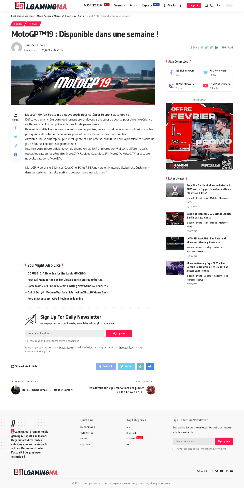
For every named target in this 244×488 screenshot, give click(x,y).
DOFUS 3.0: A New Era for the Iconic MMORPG (57, 273)
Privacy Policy (126, 347)
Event (199, 198)
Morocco (223, 198)
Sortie (18, 24)
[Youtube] (216, 85)
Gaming (207, 247)
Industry (217, 247)
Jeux (206, 198)
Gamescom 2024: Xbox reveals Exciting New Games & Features (68, 286)
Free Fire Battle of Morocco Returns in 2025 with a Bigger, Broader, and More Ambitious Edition (209, 189)
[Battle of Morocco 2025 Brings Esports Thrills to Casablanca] (175, 218)
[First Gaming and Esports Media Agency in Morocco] (44, 5)
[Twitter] (216, 72)
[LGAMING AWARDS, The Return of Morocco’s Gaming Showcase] (175, 243)
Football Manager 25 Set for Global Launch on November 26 (65, 279)
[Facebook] (182, 72)
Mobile (213, 198)
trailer (33, 24)
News (189, 201)
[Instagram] (182, 85)
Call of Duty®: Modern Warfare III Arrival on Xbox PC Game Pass (68, 292)
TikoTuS (29, 44)
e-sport (190, 198)
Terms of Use (66, 347)
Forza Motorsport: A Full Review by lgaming (55, 298)
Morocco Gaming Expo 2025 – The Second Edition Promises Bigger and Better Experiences (207, 267)
